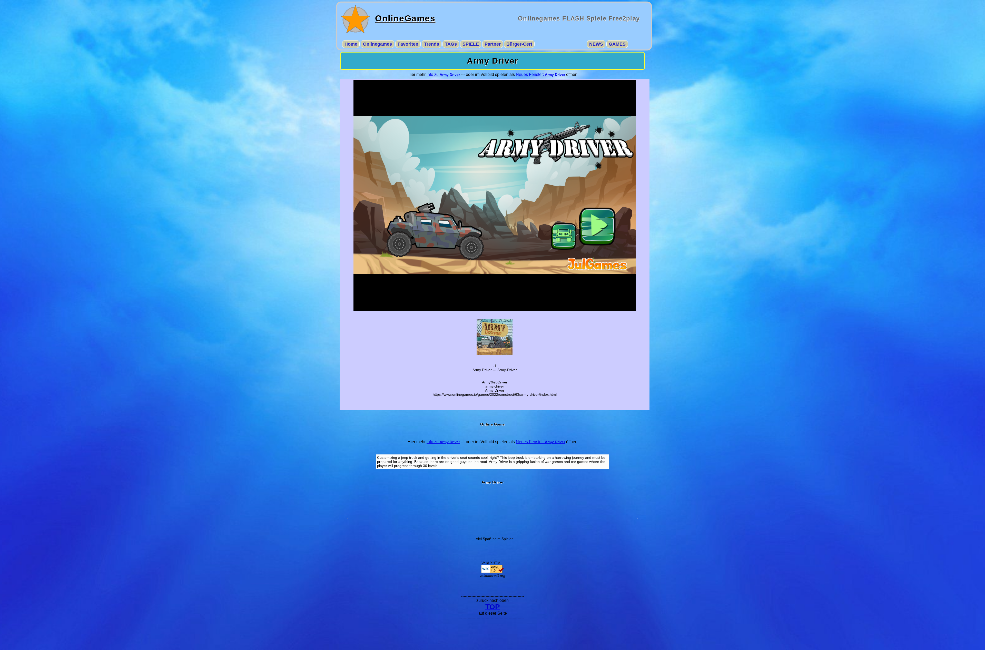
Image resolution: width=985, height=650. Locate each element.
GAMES (617, 44)
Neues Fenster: (540, 74)
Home (350, 44)
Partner (493, 44)
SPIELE (470, 44)
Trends (431, 44)
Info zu (443, 74)
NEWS (596, 44)
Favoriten (408, 44)
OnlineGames (405, 18)
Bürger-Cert (519, 44)
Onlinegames (377, 44)
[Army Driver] (495, 353)
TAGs (451, 44)
